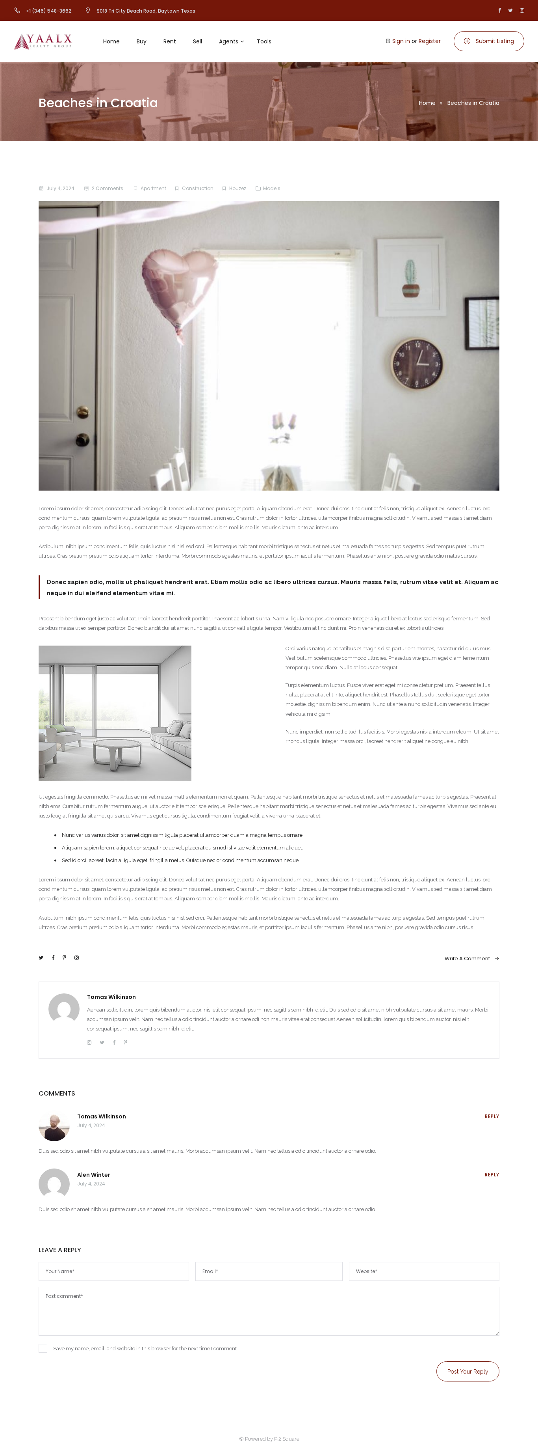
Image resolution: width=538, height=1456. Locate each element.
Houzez (237, 188)
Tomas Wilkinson (111, 997)
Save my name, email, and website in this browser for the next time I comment (145, 1348)
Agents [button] (228, 41)
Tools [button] (264, 41)
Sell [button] (197, 41)
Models (271, 188)
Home (427, 103)
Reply (492, 1116)
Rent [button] (169, 41)
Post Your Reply (467, 1371)
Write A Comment (468, 958)
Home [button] (111, 41)
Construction (197, 188)
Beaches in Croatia (473, 103)
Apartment (153, 188)
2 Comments (107, 188)
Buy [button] (142, 41)
